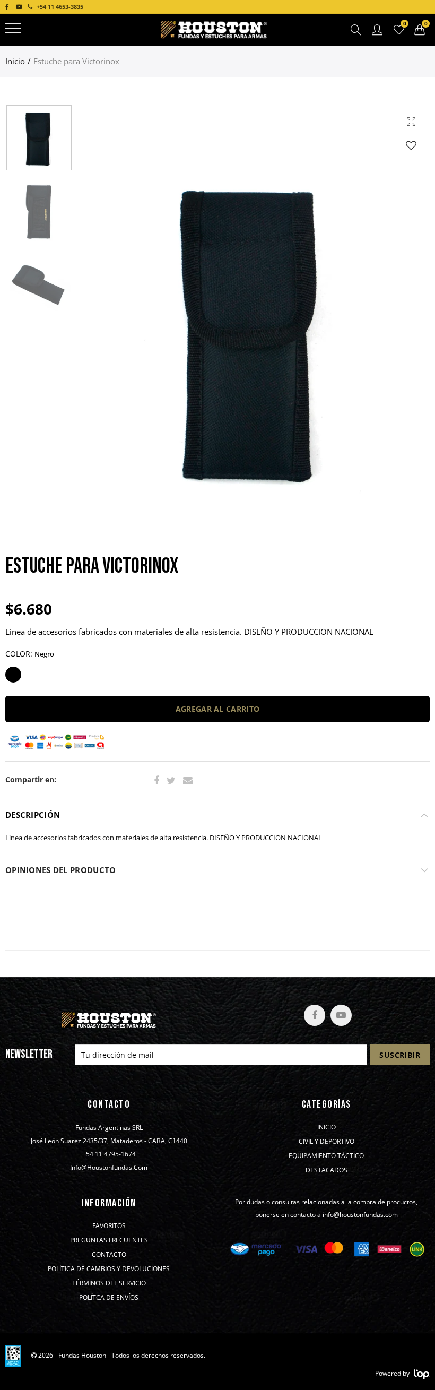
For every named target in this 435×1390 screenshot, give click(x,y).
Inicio (15, 61)
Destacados (326, 1170)
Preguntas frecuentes (109, 1240)
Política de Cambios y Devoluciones (109, 1269)
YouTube (341, 1015)
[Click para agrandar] (411, 121)
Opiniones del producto (60, 870)
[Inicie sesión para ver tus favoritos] (411, 145)
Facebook (156, 780)
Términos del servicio (109, 1283)
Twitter (171, 780)
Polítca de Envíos (108, 1297)
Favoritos (109, 1226)
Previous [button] (106, 329)
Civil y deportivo (326, 1141)
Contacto (109, 1254)
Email (188, 780)
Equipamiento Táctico (326, 1156)
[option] (254, 329)
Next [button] (401, 329)
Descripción (32, 815)
